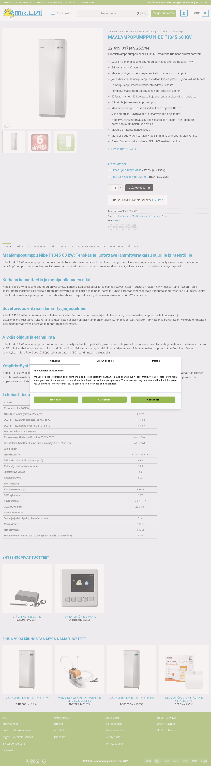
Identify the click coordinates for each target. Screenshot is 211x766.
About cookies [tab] (105, 360)
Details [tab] (156, 360)
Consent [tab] (55, 360)
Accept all (153, 399)
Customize (104, 399)
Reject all (55, 399)
